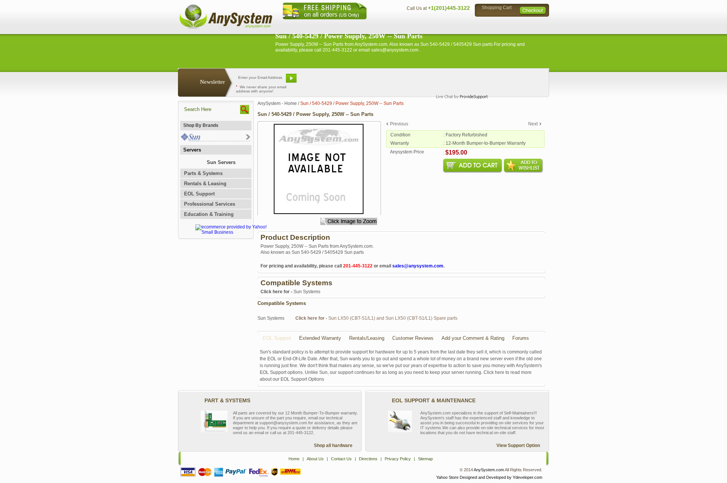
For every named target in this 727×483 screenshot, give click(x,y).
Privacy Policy (496, 24)
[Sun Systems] (215, 139)
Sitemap (533, 24)
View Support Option (518, 445)
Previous (399, 124)
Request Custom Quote (511, 81)
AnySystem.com (489, 469)
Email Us (318, 81)
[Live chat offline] (458, 81)
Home (353, 24)
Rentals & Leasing (205, 183)
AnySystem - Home (277, 103)
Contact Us (419, 24)
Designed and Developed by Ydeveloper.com (501, 477)
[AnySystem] (226, 28)
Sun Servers (221, 162)
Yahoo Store (447, 477)
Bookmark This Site (409, 81)
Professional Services (209, 204)
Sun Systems (290, 291)
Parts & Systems (203, 173)
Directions (456, 24)
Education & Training (209, 214)
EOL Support (199, 194)
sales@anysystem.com (417, 266)
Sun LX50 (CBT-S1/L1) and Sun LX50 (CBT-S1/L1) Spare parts (376, 318)
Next (533, 124)
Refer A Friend (359, 81)
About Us (384, 24)
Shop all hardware (333, 445)
